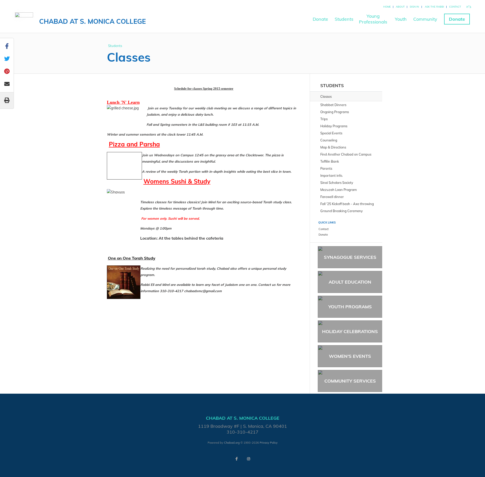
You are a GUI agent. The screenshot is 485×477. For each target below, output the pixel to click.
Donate (320, 19)
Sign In (414, 6)
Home (387, 6)
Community (425, 19)
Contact (455, 6)
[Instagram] (248, 459)
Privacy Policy (269, 442)
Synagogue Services (350, 257)
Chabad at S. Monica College (92, 21)
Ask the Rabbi (434, 6)
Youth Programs (350, 307)
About (400, 6)
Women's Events (350, 356)
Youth (401, 19)
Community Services (350, 381)
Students (344, 19)
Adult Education (350, 282)
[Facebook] (236, 459)
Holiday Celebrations (350, 331)
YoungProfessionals (373, 19)
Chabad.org (232, 442)
